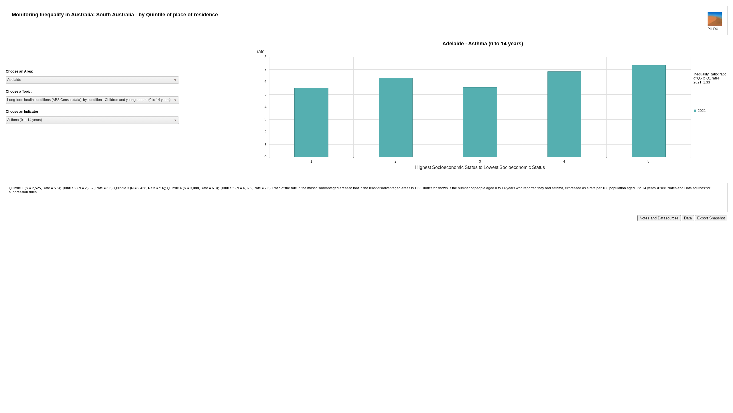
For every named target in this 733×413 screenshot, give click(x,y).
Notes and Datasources (659, 218)
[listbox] (92, 80)
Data (688, 218)
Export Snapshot (711, 218)
